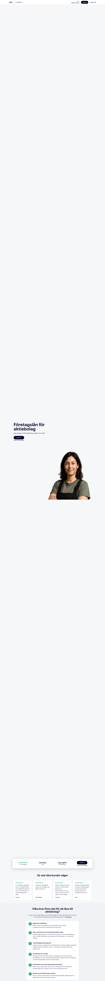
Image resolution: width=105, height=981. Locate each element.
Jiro (10, 2)
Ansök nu (84, 2)
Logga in (92, 2)
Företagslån (18, 2)
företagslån (69, 917)
